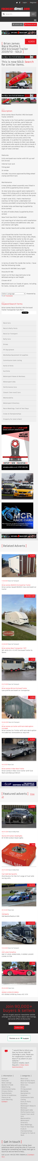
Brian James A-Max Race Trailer (13, 769)
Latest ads (18, 24)
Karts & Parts (8, 366)
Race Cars (7, 323)
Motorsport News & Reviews (14, 376)
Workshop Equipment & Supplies (15, 355)
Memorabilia (8, 398)
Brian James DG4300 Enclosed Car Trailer (16, 585)
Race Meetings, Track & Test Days (16, 408)
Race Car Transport (10, 334)
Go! (33, 14)
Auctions (6, 371)
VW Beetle (5, 914)
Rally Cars (7, 339)
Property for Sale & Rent (12, 419)
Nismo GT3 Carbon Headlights (12, 836)
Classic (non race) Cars (12, 392)
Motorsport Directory (11, 403)
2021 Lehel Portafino (9, 952)
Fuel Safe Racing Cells (9, 874)
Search (29, 61)
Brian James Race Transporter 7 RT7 (14, 648)
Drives (5, 344)
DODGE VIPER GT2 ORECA (10, 992)
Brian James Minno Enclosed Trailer (14, 688)
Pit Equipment (8, 350)
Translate (9, 296)
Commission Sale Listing (12, 360)
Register (33, 2)
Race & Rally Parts (10, 328)
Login (25, 2)
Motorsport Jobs (9, 382)
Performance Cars (10, 387)
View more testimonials (20, 1066)
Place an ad (31, 24)
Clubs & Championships (12, 414)
